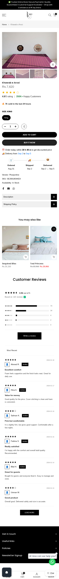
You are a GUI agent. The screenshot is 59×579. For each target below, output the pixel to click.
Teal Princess (36, 263)
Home (4, 24)
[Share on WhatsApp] (13, 188)
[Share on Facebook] (3, 188)
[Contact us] (52, 562)
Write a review (29, 336)
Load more (29, 512)
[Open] (6, 572)
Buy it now (29, 142)
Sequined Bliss (9, 263)
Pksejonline (14, 175)
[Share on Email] (8, 188)
